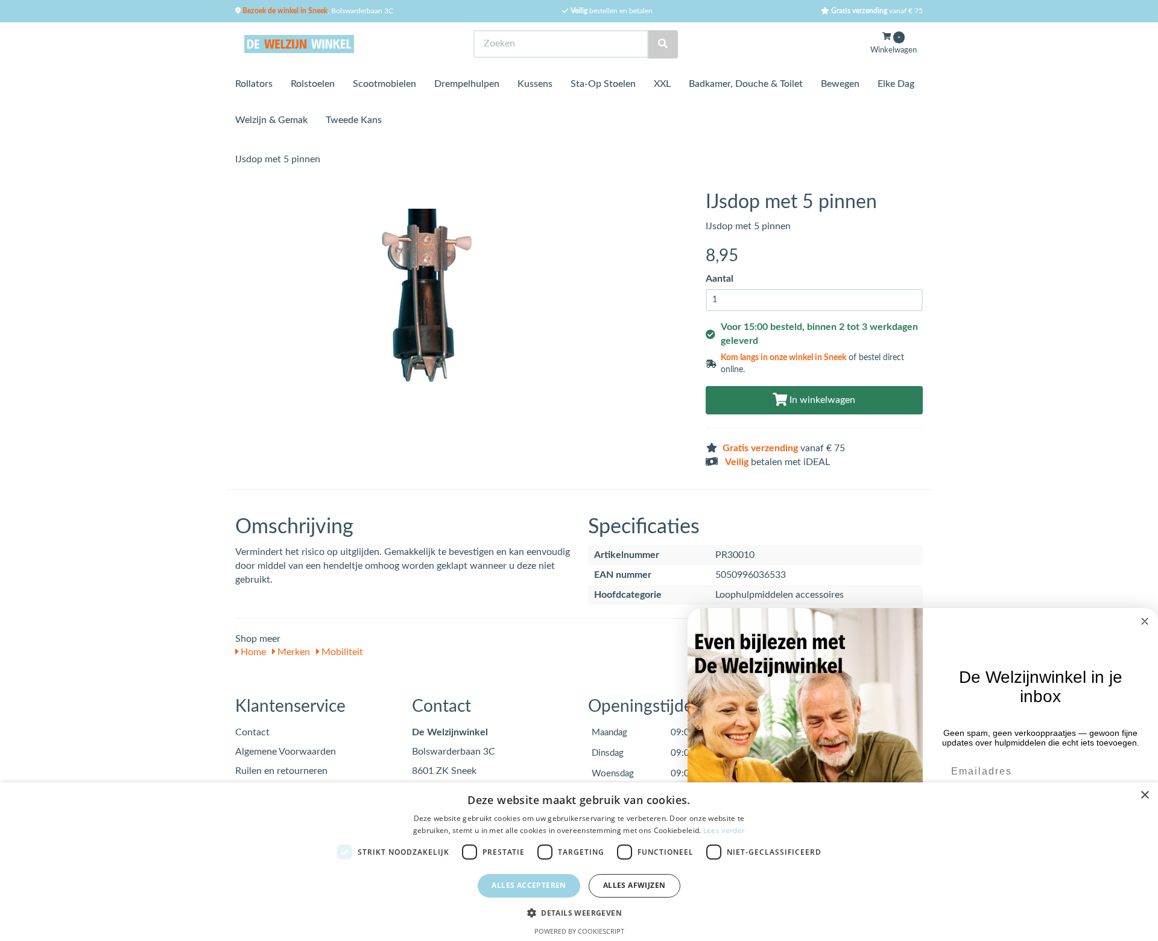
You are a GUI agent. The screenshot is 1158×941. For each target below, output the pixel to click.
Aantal (719, 279)
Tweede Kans (354, 120)
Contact (252, 732)
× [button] (1144, 795)
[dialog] (579, 861)
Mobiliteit (341, 652)
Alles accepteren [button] (529, 885)
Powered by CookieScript (579, 931)
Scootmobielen (384, 84)
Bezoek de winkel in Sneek (284, 10)
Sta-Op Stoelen (603, 84)
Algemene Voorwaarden (285, 751)
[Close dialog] (1144, 621)
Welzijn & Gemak (271, 120)
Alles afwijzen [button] (634, 885)
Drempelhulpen (466, 84)
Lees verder (724, 830)
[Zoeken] (663, 44)
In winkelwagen (821, 400)
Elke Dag (896, 84)
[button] (579, 912)
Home (252, 652)
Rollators (254, 84)
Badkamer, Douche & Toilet (746, 84)
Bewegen (840, 84)
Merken (292, 652)
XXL (662, 84)
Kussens (534, 84)
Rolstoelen (313, 84)
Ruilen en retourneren (281, 771)
